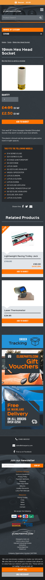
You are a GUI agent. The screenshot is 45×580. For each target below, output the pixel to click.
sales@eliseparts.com (24, 445)
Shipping (22, 481)
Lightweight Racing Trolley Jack (21, 256)
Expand (6, 34)
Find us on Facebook (24, 452)
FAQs (22, 500)
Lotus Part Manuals (22, 491)
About (22, 504)
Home (4, 42)
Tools (9, 42)
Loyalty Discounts (22, 488)
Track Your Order (22, 483)
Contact (22, 507)
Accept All (22, 570)
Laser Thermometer (14, 310)
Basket (24, 2)
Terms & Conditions (22, 474)
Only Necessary (22, 574)
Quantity (6, 95)
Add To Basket (22, 272)
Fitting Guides (22, 497)
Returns (22, 486)
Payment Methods (22, 479)
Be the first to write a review (13, 61)
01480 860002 (24, 439)
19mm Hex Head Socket (21, 42)
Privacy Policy (22, 476)
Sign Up (37, 466)
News (22, 502)
